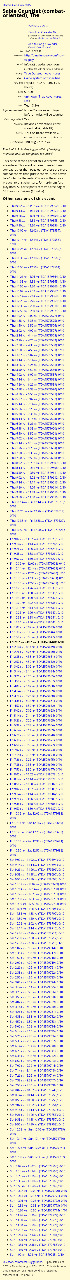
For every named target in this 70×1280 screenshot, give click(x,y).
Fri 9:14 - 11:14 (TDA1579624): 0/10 (37, 544)
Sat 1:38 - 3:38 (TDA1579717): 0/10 (36, 953)
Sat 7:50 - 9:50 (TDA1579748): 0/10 (36, 1085)
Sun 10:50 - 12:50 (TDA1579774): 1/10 (38, 1210)
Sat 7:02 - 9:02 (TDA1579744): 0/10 (36, 1066)
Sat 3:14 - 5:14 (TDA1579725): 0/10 (36, 987)
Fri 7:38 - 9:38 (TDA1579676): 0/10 (36, 765)
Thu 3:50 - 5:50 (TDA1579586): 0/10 (37, 370)
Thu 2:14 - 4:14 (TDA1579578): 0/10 (37, 335)
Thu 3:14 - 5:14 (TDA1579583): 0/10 (37, 360)
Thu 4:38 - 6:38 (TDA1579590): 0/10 (37, 389)
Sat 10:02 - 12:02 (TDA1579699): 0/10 (38, 884)
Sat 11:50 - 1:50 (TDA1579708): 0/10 (37, 919)
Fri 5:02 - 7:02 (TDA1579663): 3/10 (36, 710)
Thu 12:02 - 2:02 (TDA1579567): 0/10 (38, 291)
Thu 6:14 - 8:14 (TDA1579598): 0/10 (37, 419)
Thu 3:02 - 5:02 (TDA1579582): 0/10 (37, 355)
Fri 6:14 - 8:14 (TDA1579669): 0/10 (36, 730)
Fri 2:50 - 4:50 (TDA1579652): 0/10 (36, 662)
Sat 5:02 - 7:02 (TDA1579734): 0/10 (36, 1026)
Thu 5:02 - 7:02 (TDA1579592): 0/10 (37, 399)
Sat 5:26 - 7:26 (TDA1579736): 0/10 (36, 1036)
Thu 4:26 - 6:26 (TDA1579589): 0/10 (37, 384)
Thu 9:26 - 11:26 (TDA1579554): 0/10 (38, 216)
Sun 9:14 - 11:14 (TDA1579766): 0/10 (37, 1171)
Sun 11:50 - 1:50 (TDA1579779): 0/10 (37, 1225)
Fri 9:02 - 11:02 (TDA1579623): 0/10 (37, 539)
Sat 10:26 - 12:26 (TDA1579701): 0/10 (38, 894)
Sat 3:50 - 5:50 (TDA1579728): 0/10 (36, 997)
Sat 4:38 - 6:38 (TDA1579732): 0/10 (36, 1017)
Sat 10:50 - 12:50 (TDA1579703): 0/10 (38, 904)
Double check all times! (49, 38)
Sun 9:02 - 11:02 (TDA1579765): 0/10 (37, 1166)
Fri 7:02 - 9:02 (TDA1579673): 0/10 (36, 750)
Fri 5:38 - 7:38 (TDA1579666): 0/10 (36, 725)
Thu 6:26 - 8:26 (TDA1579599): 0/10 (37, 424)
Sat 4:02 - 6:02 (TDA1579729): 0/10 (36, 1002)
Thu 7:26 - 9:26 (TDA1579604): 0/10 (37, 448)
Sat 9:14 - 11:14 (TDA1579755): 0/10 (37, 1110)
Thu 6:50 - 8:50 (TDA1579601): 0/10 (37, 434)
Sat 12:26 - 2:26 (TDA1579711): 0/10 (37, 933)
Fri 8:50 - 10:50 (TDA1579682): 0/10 (37, 784)
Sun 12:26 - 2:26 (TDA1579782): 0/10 (37, 1240)
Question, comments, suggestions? (23, 1262)
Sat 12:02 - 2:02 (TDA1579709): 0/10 (37, 923)
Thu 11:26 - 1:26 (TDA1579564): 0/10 (38, 277)
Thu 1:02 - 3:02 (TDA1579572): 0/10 (37, 316)
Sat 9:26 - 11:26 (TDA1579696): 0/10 (37, 870)
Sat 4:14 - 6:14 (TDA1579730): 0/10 (36, 1007)
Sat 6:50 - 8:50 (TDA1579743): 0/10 (36, 1061)
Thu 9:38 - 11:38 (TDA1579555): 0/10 (38, 221)
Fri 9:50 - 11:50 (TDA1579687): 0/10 (37, 809)
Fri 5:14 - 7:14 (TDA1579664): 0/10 (36, 716)
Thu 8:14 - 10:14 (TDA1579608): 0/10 (38, 468)
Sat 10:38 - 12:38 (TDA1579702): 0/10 (38, 899)
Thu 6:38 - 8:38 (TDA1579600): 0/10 (37, 428)
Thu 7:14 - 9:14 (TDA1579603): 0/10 (37, 443)
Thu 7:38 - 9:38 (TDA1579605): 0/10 (37, 453)
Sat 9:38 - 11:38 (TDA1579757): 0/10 (37, 1119)
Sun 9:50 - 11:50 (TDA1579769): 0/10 (37, 1186)
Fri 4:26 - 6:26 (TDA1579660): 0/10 (36, 696)
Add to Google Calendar (42, 44)
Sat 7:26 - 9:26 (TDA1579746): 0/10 (36, 1075)
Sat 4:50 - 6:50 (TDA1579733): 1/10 (36, 1022)
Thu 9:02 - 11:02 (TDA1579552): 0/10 (38, 206)
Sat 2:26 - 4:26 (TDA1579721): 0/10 (36, 967)
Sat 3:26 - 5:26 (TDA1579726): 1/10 (36, 992)
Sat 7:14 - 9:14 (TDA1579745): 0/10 (36, 1070)
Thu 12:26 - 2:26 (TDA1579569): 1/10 (38, 301)
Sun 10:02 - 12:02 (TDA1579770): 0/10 (38, 1191)
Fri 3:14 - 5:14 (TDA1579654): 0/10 (36, 671)
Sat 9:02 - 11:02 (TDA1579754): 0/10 (37, 1105)
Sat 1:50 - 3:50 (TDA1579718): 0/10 (36, 958)
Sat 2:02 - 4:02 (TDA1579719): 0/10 (36, 963)
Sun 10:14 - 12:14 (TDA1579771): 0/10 (38, 1196)
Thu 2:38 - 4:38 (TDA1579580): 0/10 (37, 345)
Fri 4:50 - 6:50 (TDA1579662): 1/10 (36, 706)
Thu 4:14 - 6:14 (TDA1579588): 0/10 (37, 379)
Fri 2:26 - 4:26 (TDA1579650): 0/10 (36, 652)
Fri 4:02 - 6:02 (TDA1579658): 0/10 (36, 686)
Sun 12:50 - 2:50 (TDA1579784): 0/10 (37, 1250)
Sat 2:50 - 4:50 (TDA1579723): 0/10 (36, 977)
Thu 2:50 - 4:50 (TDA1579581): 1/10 (37, 350)
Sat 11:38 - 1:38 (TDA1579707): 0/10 (37, 914)
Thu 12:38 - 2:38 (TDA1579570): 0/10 (38, 306)
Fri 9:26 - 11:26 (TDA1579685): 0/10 (37, 799)
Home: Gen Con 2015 (17, 5)
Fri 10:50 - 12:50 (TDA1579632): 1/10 (37, 583)
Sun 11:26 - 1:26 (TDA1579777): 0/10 (37, 1215)
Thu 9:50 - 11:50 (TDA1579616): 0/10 (38, 497)
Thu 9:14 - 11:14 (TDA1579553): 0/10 (38, 211)
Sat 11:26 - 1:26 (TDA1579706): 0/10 (37, 909)
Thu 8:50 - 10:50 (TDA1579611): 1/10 (38, 473)
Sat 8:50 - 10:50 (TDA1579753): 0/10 (37, 1100)
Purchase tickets (38, 25)
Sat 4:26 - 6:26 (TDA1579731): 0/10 (36, 1012)
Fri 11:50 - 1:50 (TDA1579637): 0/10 (37, 598)
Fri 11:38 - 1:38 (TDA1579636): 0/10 (37, 593)
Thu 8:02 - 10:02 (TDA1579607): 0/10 (38, 463)
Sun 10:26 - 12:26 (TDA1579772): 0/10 (38, 1201)
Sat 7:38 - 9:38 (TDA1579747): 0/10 (36, 1080)
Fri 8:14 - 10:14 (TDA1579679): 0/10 (37, 779)
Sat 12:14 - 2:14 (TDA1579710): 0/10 (37, 928)
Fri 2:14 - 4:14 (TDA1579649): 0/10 (36, 647)
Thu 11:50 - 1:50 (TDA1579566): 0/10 (38, 286)
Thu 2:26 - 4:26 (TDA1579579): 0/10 (37, 340)
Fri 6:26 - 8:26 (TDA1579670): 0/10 (36, 735)
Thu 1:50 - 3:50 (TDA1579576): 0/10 (37, 325)
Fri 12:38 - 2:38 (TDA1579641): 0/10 (37, 617)
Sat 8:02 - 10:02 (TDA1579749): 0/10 (37, 1090)
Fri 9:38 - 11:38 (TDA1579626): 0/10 (37, 554)
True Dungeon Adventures (42, 73)
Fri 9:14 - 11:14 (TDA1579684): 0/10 (37, 794)
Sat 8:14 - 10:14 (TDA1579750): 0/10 (37, 1095)
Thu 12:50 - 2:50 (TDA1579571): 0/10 (38, 311)
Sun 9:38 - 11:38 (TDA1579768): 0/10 (37, 1181)
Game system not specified (42, 78)
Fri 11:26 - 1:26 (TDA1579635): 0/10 (37, 588)
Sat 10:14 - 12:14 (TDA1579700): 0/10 (38, 889)
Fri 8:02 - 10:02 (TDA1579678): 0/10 (37, 774)
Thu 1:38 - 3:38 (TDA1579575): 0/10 (37, 321)
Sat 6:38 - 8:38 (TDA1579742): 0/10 (36, 1056)
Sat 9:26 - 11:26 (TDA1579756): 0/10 (37, 1115)
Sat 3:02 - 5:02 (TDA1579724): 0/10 (36, 982)
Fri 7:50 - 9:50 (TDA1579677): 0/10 (36, 769)
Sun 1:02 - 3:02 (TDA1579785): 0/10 (37, 1255)
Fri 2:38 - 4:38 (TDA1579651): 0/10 (36, 657)
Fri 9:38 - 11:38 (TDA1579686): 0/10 (37, 804)
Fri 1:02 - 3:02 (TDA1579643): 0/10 (36, 627)
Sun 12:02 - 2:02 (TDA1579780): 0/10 (37, 1230)
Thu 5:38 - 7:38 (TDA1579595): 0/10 (37, 414)
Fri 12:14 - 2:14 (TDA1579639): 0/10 (37, 608)
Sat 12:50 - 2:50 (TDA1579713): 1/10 (37, 943)
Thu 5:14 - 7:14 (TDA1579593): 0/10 (37, 404)
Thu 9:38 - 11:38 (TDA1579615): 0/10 (38, 492)
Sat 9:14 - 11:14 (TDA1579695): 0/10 (37, 865)
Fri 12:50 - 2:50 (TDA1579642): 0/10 (37, 622)
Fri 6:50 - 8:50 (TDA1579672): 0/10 (36, 745)
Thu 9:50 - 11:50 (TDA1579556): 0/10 (38, 225)
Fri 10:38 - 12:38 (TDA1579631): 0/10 (37, 578)
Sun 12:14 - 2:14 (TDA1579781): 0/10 (37, 1235)
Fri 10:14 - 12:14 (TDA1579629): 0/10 (37, 568)
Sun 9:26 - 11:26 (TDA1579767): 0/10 (37, 1176)
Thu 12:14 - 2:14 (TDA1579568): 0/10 (38, 296)
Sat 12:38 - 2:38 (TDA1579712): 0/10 (37, 938)
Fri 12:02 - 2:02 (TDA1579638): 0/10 (37, 603)
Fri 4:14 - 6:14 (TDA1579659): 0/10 (36, 691)
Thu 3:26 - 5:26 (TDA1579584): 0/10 (37, 365)
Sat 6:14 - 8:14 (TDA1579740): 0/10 (36, 1046)
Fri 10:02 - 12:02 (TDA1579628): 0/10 (37, 564)
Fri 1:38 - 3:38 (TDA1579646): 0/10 (36, 632)
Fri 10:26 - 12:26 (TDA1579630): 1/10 (37, 573)
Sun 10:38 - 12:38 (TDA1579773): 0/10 (38, 1206)
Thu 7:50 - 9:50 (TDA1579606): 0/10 (37, 458)
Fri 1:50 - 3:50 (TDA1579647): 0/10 (36, 637)
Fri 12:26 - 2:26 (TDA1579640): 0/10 (37, 613)
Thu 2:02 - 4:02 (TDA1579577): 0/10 (37, 331)
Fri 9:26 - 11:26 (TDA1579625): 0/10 (37, 549)
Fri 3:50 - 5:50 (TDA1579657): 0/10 (36, 681)
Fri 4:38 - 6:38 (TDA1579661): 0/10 (36, 701)
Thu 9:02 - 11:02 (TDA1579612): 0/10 (38, 478)
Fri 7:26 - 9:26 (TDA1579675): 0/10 (36, 760)
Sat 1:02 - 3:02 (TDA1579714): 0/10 (36, 948)
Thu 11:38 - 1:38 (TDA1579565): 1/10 (38, 281)
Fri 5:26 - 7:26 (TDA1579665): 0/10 (36, 720)
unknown (30, 96)
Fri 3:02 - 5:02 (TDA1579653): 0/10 (36, 666)
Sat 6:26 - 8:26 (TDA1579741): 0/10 (36, 1051)
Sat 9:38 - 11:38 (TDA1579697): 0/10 (37, 874)
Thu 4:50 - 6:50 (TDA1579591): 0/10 (37, 394)
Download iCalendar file (42, 32)
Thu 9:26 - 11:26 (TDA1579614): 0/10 (38, 487)
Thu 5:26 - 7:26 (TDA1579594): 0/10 (37, 409)
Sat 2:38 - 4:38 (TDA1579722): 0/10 (36, 973)
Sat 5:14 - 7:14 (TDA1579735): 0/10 (36, 1031)
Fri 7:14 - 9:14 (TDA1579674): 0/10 (36, 755)
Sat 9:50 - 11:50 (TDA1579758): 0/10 (37, 1124)
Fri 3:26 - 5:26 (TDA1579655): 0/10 (36, 676)
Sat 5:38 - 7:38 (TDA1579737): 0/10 (36, 1041)
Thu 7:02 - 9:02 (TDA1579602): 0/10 (37, 438)
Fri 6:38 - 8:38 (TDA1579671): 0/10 (36, 740)
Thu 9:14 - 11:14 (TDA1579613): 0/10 (38, 482)
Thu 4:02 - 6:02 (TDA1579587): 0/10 (37, 375)
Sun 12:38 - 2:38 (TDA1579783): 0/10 (37, 1245)
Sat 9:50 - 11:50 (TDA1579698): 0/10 (37, 879)
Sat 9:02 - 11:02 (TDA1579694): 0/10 (37, 860)
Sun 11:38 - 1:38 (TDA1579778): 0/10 (37, 1220)
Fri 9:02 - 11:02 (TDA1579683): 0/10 (37, 789)
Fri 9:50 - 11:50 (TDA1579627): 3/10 (37, 559)
